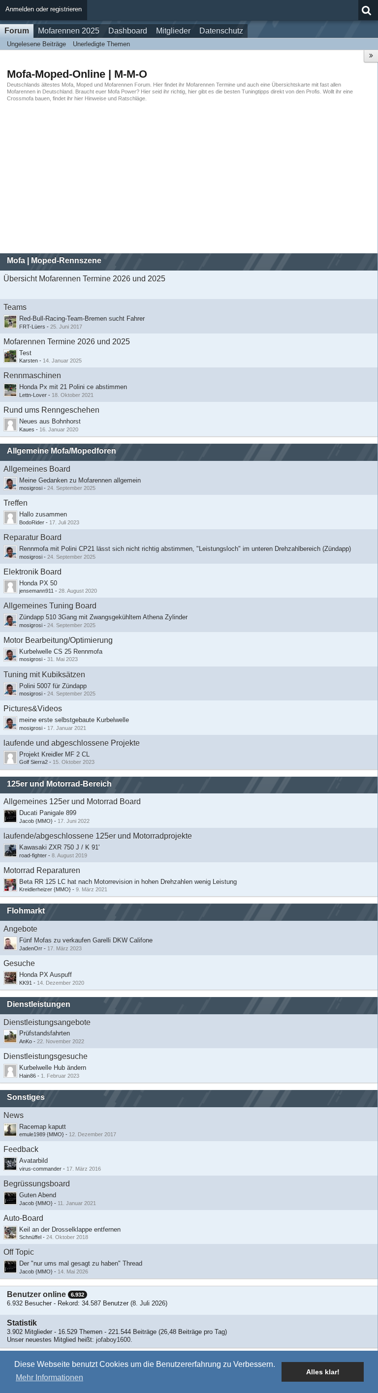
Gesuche (19, 963)
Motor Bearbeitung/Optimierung (58, 640)
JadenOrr (30, 948)
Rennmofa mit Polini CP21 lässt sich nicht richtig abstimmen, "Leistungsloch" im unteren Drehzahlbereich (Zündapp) (185, 548)
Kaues (26, 429)
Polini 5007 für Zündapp (53, 686)
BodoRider (31, 522)
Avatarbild (33, 1160)
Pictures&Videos (32, 708)
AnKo (25, 1041)
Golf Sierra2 (33, 762)
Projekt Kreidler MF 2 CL (54, 754)
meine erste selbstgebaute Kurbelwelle (74, 720)
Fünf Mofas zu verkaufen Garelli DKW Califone (86, 940)
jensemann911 (36, 591)
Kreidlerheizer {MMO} (45, 889)
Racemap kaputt (42, 1126)
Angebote (20, 929)
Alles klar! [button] (323, 1372)
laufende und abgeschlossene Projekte (71, 743)
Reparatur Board (32, 537)
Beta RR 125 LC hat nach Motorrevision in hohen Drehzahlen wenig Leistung (128, 881)
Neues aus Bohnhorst (50, 421)
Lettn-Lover (33, 395)
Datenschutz (221, 31)
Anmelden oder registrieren (43, 9)
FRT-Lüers (32, 327)
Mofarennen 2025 (68, 31)
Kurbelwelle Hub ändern (52, 1067)
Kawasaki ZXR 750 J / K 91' (59, 847)
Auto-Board (23, 1218)
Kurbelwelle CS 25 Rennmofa (60, 651)
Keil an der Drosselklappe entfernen (70, 1229)
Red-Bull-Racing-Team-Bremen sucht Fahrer (82, 318)
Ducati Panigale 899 (47, 813)
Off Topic (18, 1252)
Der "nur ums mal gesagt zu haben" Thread (80, 1263)
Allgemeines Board (36, 469)
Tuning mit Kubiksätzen (44, 674)
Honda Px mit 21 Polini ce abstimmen (73, 387)
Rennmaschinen (32, 375)
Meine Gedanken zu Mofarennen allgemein (80, 480)
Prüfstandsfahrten (44, 1033)
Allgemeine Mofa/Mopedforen (61, 451)
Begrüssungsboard (36, 1184)
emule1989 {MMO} (41, 1134)
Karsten (28, 360)
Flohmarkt (26, 911)
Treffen (15, 503)
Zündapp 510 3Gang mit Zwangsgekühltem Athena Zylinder (103, 617)
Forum (16, 31)
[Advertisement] (189, 177)
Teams (15, 307)
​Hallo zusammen (43, 514)
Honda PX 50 (38, 583)
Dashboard (127, 31)
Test (25, 353)
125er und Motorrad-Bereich (59, 784)
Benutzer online (36, 1294)
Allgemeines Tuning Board (49, 606)
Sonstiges (26, 1097)
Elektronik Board (32, 572)
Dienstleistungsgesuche (45, 1056)
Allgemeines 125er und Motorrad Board (72, 801)
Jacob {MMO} (36, 821)
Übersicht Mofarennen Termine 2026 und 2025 (84, 278)
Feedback (20, 1149)
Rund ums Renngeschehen (51, 410)
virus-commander (40, 1169)
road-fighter (33, 855)
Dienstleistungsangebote (47, 1022)
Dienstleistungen (38, 1004)
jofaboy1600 (113, 1339)
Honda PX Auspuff (45, 974)
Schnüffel (30, 1237)
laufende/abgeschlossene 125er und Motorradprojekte (97, 836)
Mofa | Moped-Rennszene (54, 260)
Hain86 (27, 1076)
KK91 (25, 983)
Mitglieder (173, 31)
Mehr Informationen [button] (49, 1377)
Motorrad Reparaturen (41, 870)
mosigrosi (30, 488)
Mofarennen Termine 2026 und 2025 (66, 341)
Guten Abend (37, 1195)
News (13, 1115)
